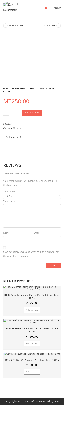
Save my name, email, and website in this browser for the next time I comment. (31, 254)
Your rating (10, 192)
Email (37, 232)
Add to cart (32, 112)
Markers (17, 128)
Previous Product (16, 25)
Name (7, 232)
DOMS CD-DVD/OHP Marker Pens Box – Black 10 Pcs (32, 360)
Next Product (49, 25)
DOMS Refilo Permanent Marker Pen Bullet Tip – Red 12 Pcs (32, 330)
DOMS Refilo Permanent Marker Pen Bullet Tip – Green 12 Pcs (32, 296)
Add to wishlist (13, 136)
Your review (10, 200)
